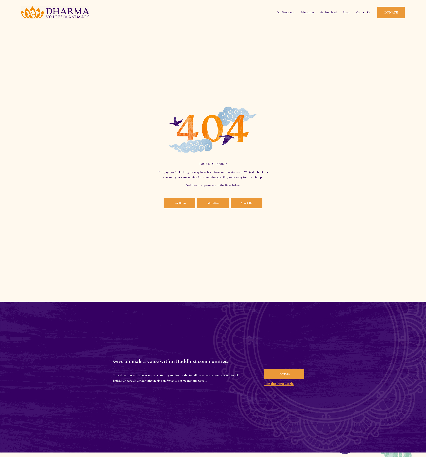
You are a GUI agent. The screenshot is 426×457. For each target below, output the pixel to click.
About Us (246, 203)
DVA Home (179, 203)
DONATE (391, 12)
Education (213, 203)
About (346, 12)
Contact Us (363, 12)
